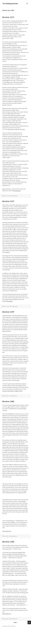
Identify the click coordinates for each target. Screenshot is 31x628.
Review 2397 (8, 312)
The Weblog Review (10, 3)
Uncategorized (14, 195)
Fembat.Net (18, 190)
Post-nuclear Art (6, 531)
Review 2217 (8, 17)
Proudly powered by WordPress (9, 626)
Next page (29, 622)
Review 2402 (8, 401)
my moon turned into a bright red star (12, 391)
